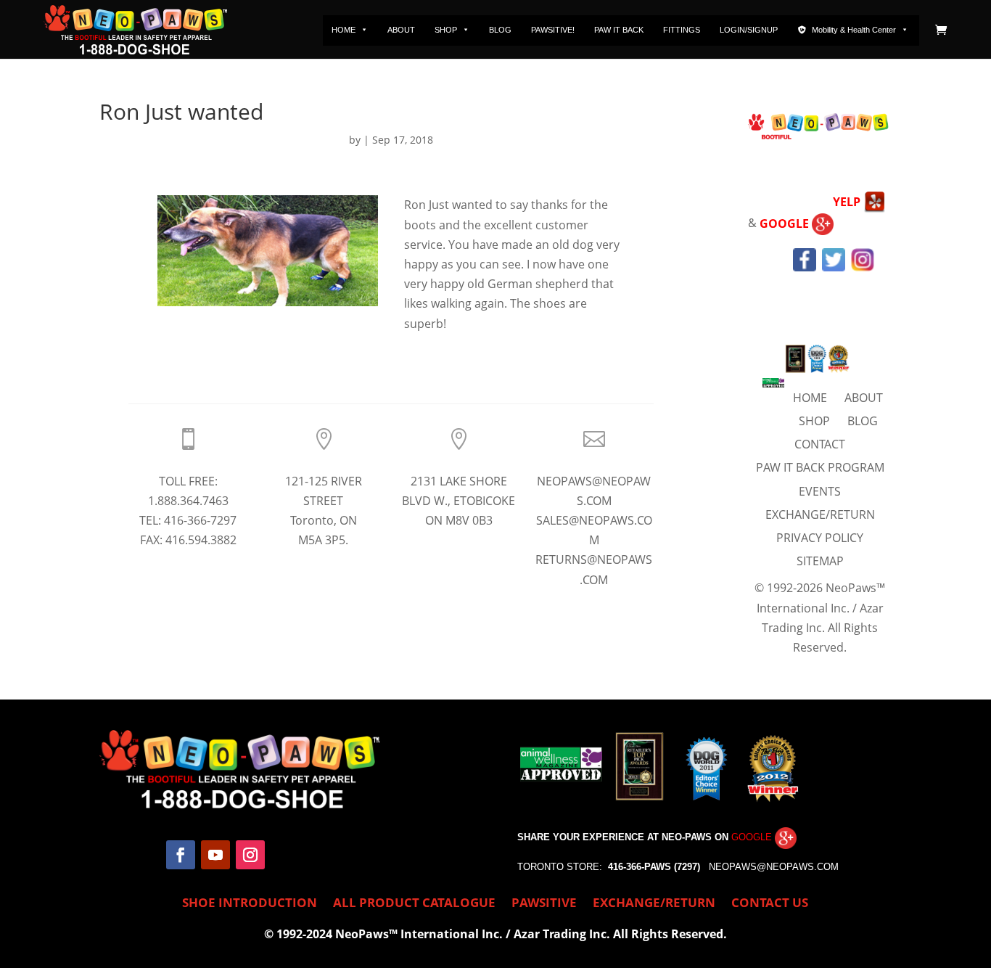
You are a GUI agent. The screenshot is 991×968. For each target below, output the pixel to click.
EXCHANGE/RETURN (820, 514)
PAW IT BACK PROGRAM (820, 467)
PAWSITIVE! (553, 29)
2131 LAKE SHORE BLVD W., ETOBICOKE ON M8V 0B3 (458, 500)
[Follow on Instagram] (250, 854)
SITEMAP (820, 561)
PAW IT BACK (618, 29)
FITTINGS (681, 29)
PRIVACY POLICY (819, 538)
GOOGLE (786, 223)
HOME (343, 29)
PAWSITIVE (544, 904)
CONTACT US (769, 904)
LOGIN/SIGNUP (749, 29)
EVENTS (820, 491)
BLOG (500, 29)
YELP (848, 202)
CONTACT (819, 444)
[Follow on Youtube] (215, 854)
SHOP (446, 29)
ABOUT (401, 29)
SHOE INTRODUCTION (249, 904)
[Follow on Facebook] (180, 854)
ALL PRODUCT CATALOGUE (414, 904)
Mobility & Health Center (854, 29)
